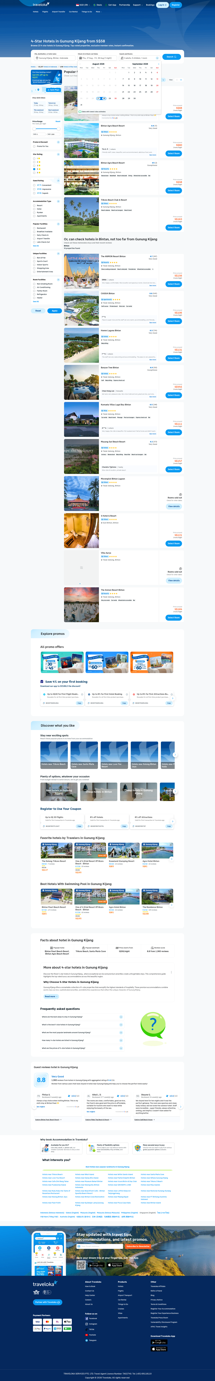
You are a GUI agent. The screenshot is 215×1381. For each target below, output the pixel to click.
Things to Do (123, 1304)
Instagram (93, 1324)
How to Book (90, 1286)
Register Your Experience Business (165, 1313)
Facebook (93, 1318)
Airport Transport (125, 1295)
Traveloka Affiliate (158, 1286)
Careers (88, 1300)
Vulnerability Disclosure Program (164, 1322)
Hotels (120, 1286)
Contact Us (89, 1291)
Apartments (123, 1318)
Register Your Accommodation (163, 1309)
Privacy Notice (156, 1300)
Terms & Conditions (158, 1304)
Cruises (121, 1309)
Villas (120, 1313)
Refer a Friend (156, 1291)
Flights (121, 1291)
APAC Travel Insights (159, 1327)
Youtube (92, 1335)
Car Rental (122, 1300)
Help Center (90, 1295)
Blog (152, 1295)
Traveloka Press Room (159, 1318)
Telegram (92, 1340)
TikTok (91, 1329)
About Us (89, 1304)
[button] (162, 5)
